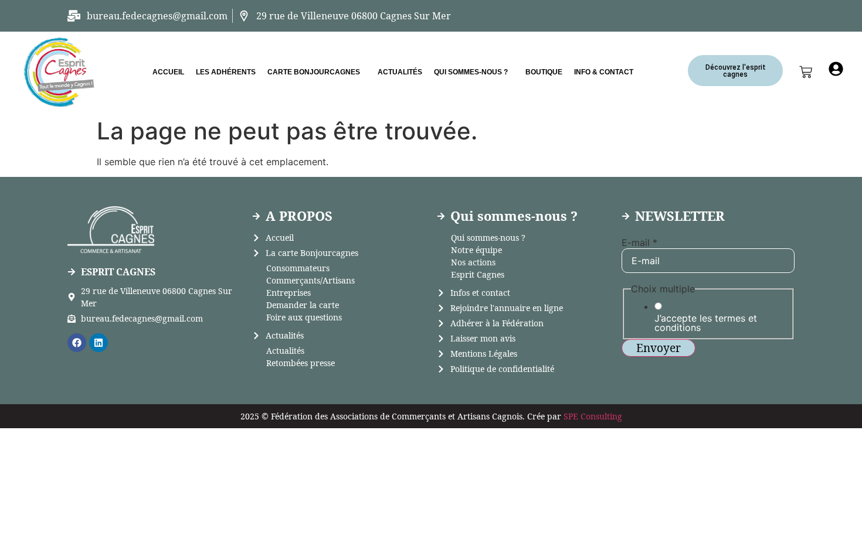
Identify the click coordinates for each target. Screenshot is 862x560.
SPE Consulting (593, 416)
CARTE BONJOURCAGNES (313, 72)
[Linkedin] (98, 342)
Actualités (400, 72)
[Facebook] (76, 342)
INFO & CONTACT (603, 72)
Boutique (543, 72)
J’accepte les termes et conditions (705, 322)
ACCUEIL (168, 72)
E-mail (639, 242)
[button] (317, 72)
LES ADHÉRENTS (226, 72)
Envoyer (658, 348)
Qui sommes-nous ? (471, 72)
